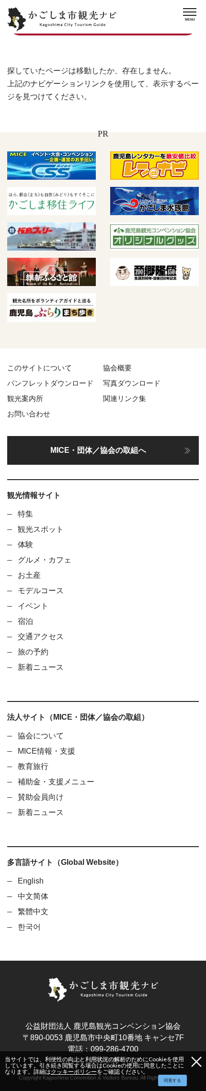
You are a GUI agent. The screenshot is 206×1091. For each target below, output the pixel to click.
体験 (25, 544)
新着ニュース (41, 667)
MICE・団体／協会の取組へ (98, 450)
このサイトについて (39, 368)
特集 (25, 514)
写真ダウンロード (131, 383)
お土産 (29, 575)
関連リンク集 (124, 398)
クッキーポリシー (74, 1071)
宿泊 (25, 621)
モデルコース (41, 590)
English (31, 881)
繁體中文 (33, 911)
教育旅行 (33, 766)
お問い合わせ (28, 414)
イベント (33, 606)
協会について (41, 736)
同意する (172, 1080)
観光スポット (41, 529)
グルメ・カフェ (44, 560)
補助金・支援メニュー (56, 782)
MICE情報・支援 (46, 751)
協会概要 (117, 368)
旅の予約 (33, 652)
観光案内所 (25, 398)
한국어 (29, 927)
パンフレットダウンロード (50, 383)
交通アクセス (41, 636)
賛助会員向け (41, 797)
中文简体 (33, 896)
